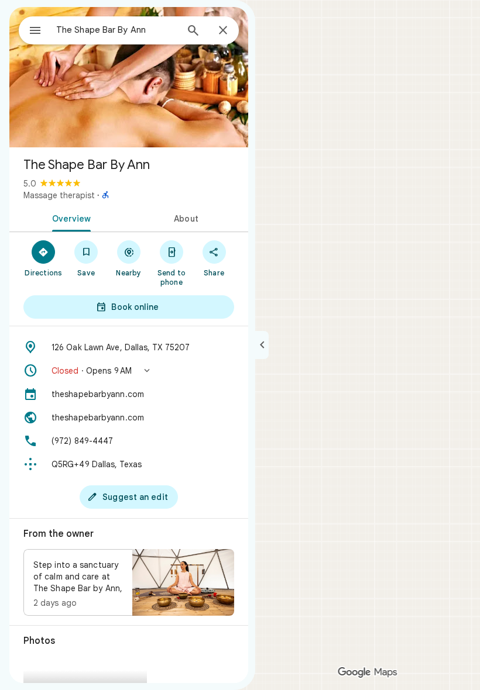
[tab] (69, 217)
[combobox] (116, 30)
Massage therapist (59, 195)
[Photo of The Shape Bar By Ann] (128, 77)
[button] (128, 370)
